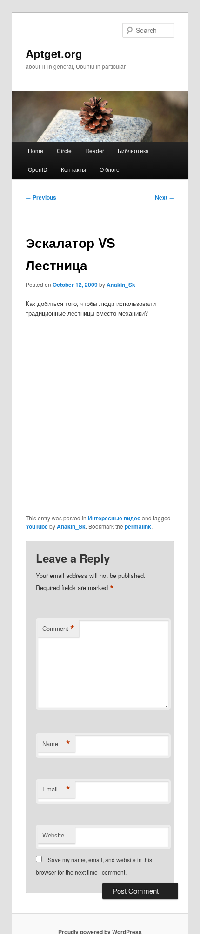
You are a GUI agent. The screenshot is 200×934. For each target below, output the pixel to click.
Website (53, 834)
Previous (41, 197)
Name (56, 743)
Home (35, 151)
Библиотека (133, 151)
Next (164, 197)
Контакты (73, 169)
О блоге (110, 169)
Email (56, 789)
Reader (94, 151)
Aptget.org (54, 53)
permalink (138, 526)
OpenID (37, 169)
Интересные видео (114, 518)
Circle (64, 151)
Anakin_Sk (121, 284)
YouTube (37, 526)
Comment (58, 628)
